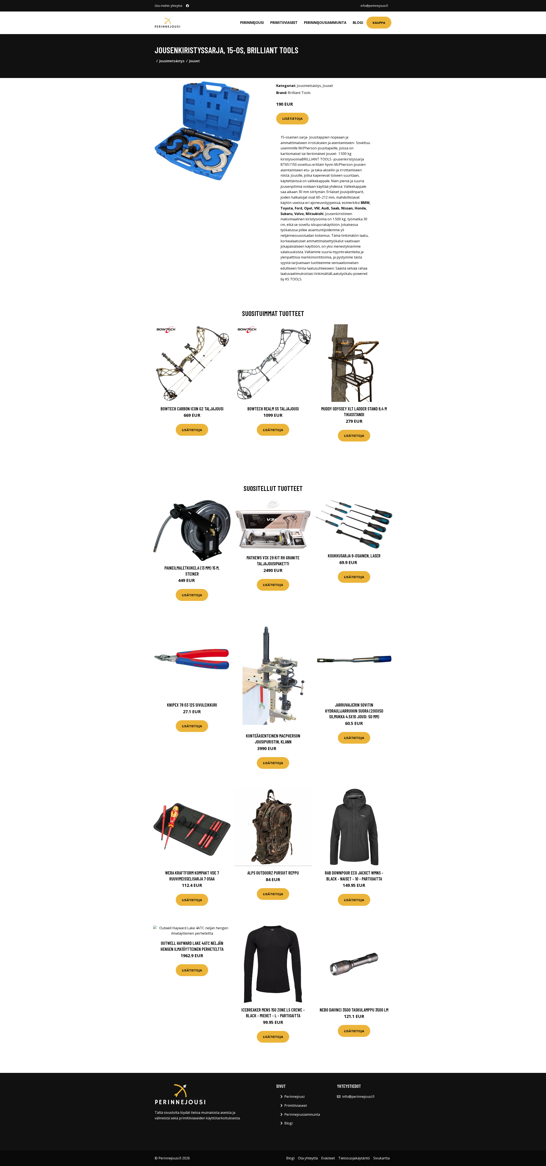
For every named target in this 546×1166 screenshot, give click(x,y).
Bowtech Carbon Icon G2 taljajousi (192, 408)
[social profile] (187, 6)
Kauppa (379, 22)
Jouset (194, 61)
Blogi (358, 22)
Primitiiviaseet (284, 22)
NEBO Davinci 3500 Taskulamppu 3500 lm (354, 1009)
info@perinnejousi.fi (374, 6)
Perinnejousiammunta (325, 22)
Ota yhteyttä (308, 1158)
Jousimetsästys (171, 61)
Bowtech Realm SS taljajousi (273, 408)
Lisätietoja (292, 118)
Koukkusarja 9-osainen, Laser (354, 555)
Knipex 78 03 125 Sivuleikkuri (192, 704)
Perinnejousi (252, 22)
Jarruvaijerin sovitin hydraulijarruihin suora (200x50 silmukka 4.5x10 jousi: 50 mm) (354, 710)
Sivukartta (381, 1158)
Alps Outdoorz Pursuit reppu (273, 872)
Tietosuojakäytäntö (354, 1158)
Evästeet (328, 1158)
